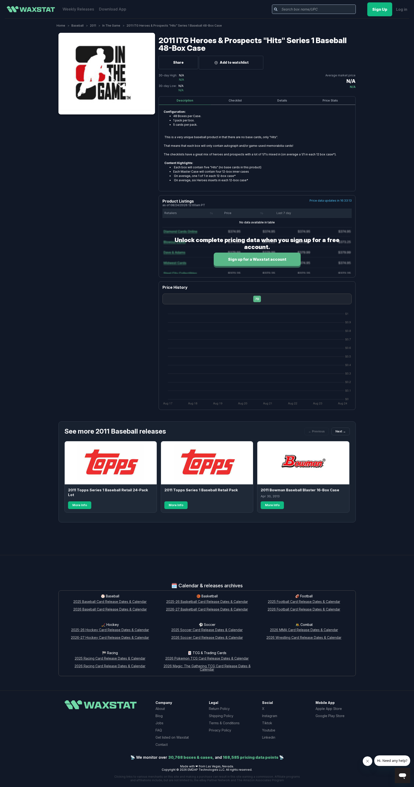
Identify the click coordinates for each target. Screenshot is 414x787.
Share (178, 62)
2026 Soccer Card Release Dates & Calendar (207, 638)
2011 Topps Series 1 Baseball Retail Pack (201, 490)
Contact (161, 744)
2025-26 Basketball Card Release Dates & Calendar (207, 602)
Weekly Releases (78, 9)
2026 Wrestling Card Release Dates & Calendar (303, 638)
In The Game (111, 25)
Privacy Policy (220, 730)
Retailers (170, 213)
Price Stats (330, 100)
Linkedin (268, 737)
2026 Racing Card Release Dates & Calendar (110, 666)
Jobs (159, 723)
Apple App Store (329, 709)
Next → (340, 431)
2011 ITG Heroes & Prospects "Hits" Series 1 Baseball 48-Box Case (253, 44)
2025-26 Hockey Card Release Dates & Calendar (110, 630)
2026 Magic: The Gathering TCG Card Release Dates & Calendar (207, 668)
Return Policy (219, 709)
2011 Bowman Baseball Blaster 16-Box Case (300, 490)
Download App (112, 9)
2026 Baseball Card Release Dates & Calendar (110, 609)
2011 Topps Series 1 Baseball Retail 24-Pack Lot (108, 492)
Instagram (269, 716)
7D (257, 299)
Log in (401, 9)
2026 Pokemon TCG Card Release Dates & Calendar (207, 658)
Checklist (235, 100)
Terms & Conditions (224, 723)
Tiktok (267, 723)
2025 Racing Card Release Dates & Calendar (110, 658)
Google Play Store (330, 716)
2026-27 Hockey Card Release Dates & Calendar (110, 638)
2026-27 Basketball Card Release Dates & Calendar (207, 609)
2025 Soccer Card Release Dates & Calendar (207, 630)
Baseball (77, 25)
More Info (79, 505)
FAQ (158, 730)
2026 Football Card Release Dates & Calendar (304, 609)
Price (227, 213)
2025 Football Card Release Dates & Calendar (304, 602)
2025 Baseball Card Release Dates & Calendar (110, 602)
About (160, 709)
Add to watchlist (234, 62)
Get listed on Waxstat (172, 737)
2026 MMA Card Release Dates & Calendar (304, 630)
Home (61, 25)
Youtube (268, 730)
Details (282, 100)
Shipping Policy (221, 716)
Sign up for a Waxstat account (257, 259)
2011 (93, 25)
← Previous (316, 431)
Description (185, 100)
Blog (159, 716)
